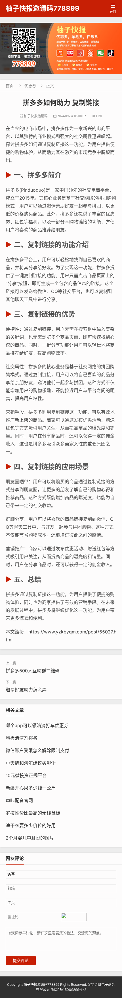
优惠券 (30, 85)
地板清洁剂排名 (21, 738)
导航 (113, 8)
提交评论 (21, 960)
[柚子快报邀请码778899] (61, 48)
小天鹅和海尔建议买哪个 (31, 763)
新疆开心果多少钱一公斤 (31, 788)
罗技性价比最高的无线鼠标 (33, 813)
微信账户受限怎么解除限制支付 (37, 750)
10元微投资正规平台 (26, 775)
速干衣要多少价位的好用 (31, 825)
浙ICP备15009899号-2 (68, 989)
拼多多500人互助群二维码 (33, 670)
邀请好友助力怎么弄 (26, 689)
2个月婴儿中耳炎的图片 (30, 838)
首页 (10, 85)
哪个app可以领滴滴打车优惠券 (37, 725)
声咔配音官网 (19, 800)
